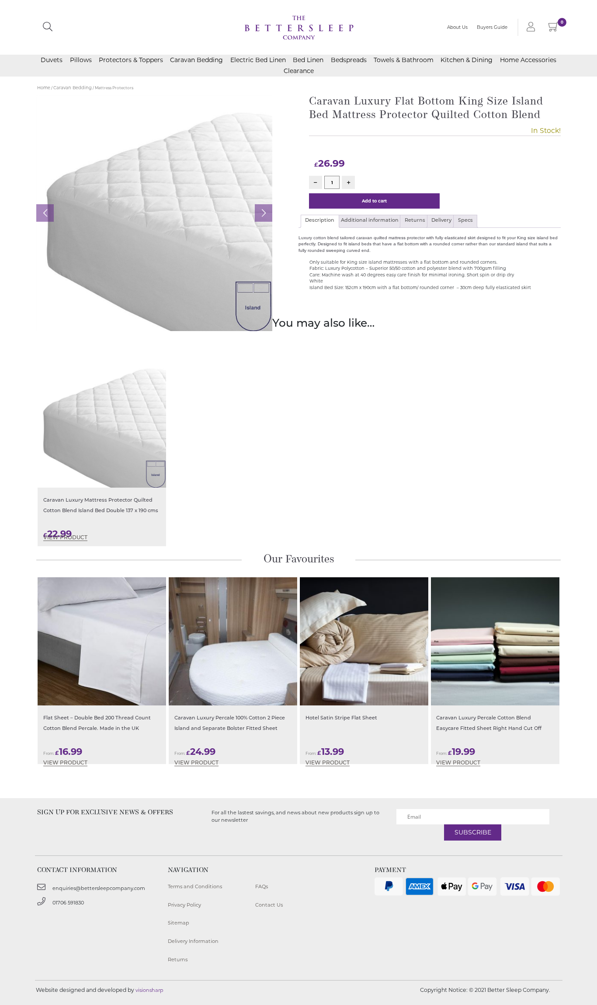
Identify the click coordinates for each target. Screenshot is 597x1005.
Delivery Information (193, 941)
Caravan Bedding (196, 60)
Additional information (370, 220)
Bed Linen (308, 60)
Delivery (441, 220)
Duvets (51, 60)
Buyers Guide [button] (492, 27)
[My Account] (529, 27)
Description (319, 220)
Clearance (299, 71)
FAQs (261, 886)
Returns (415, 220)
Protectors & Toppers (131, 60)
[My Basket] (553, 28)
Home (43, 87)
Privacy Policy (184, 905)
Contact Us (269, 905)
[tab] (320, 221)
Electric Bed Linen (258, 60)
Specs (465, 220)
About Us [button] (457, 27)
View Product (65, 538)
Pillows (81, 60)
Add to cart (374, 201)
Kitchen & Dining (467, 60)
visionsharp (149, 990)
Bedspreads (349, 60)
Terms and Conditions (195, 886)
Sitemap (178, 923)
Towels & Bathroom (404, 60)
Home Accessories (528, 60)
